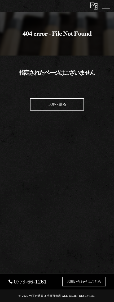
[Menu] (106, 6)
